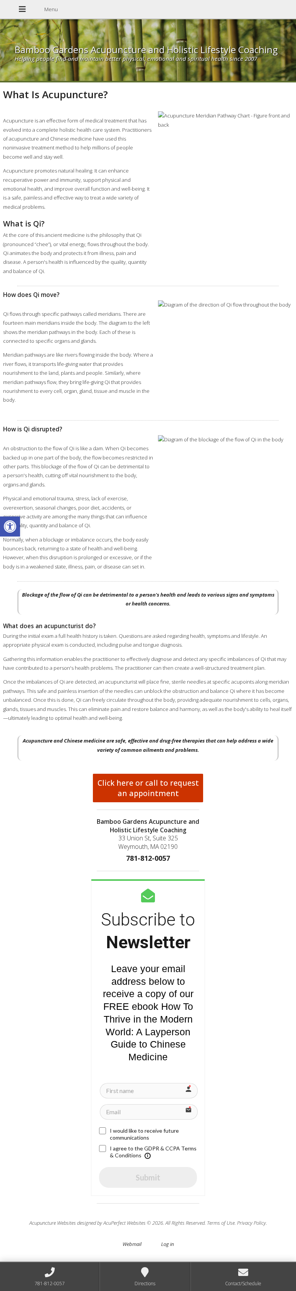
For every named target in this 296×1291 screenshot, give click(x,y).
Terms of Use (221, 1222)
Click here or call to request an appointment (148, 788)
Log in (167, 1244)
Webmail (132, 1244)
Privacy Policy (251, 1222)
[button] (10, 526)
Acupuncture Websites (52, 1222)
